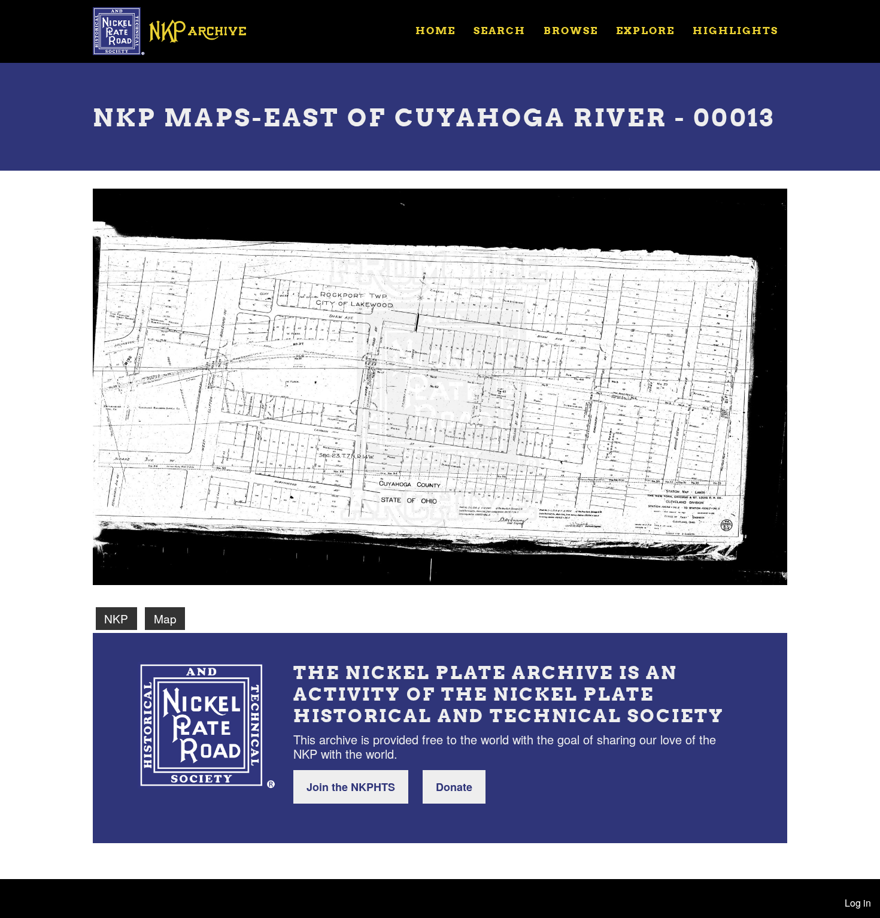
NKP (116, 618)
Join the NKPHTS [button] (351, 787)
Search (500, 30)
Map (165, 618)
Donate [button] (454, 787)
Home (435, 30)
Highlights (735, 30)
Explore (645, 30)
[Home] (177, 30)
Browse (571, 30)
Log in (858, 903)
